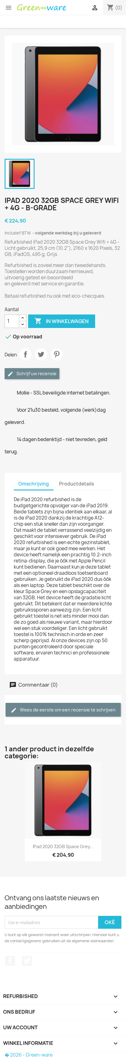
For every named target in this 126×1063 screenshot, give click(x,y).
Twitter (27, 961)
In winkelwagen (62, 321)
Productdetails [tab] (76, 484)
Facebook (10, 961)
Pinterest (56, 354)
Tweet (41, 354)
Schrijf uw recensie (36, 373)
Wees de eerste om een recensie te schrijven (67, 710)
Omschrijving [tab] (33, 484)
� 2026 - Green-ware (29, 1055)
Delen (25, 354)
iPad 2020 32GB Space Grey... (63, 846)
